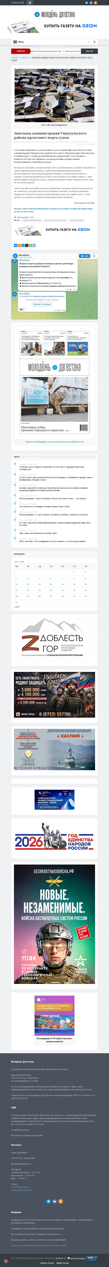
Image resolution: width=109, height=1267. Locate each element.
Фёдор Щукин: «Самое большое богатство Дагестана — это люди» (52, 498)
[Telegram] (34, 245)
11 (28, 584)
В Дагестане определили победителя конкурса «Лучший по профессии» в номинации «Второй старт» (56, 478)
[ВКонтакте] (15, 245)
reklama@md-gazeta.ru (22, 1190)
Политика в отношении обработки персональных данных (39, 1245)
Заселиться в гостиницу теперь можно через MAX (44, 506)
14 (63, 584)
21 (63, 590)
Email (93, 144)
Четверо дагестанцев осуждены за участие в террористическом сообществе (51, 468)
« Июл (17, 606)
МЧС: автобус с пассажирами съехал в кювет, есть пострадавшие (52, 541)
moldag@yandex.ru (20, 1187)
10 (16, 584)
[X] (26, 245)
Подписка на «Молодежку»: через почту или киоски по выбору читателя (54, 442)
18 (28, 590)
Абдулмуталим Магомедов (32, 220)
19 (40, 590)
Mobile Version (62, 1263)
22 (74, 590)
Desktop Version (47, 1263)
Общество (84, 142)
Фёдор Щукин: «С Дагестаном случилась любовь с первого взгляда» (53, 514)
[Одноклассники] (19, 245)
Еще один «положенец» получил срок (38, 533)
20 (51, 590)
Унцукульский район (76, 220)
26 (40, 596)
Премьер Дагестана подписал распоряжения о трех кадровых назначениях (38, 51)
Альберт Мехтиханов (35, 142)
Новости (75, 142)
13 (51, 584)
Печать (83, 144)
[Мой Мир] (23, 245)
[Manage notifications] (6, 1261)
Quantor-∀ (61, 1258)
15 (74, 584)
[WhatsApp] (30, 245)
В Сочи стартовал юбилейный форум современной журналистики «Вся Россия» (55, 523)
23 (86, 590)
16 (86, 584)
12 (40, 584)
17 (16, 590)
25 (28, 596)
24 (16, 596)
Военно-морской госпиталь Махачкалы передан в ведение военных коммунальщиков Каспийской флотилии (53, 489)
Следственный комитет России (55, 220)
